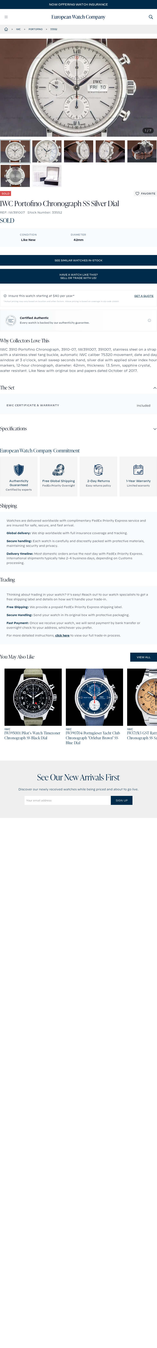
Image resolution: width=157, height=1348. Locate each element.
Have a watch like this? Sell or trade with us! (78, 276)
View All (143, 657)
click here (62, 635)
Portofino (36, 29)
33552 (53, 29)
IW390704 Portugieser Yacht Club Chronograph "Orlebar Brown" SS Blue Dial (93, 738)
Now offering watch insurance (78, 4)
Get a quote (144, 295)
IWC (18, 29)
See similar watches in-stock (78, 260)
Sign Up (122, 800)
